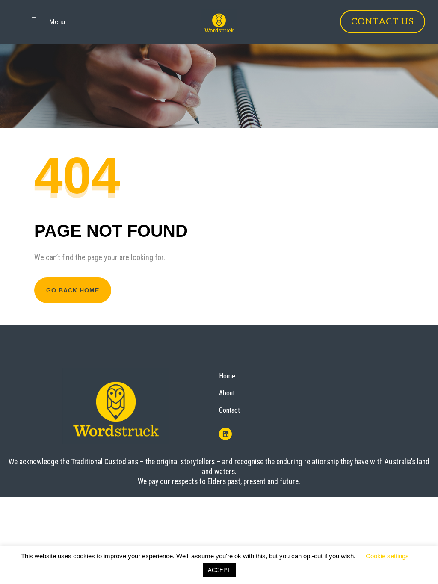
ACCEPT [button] (219, 570)
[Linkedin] (225, 434)
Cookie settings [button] (387, 556)
